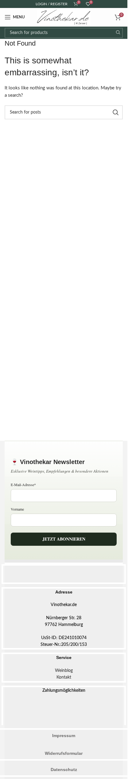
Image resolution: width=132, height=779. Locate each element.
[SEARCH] (118, 33)
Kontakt (63, 677)
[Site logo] (64, 17)
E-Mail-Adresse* (23, 484)
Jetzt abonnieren (63, 539)
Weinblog (64, 671)
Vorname (17, 509)
